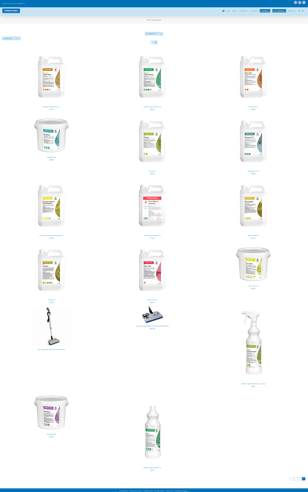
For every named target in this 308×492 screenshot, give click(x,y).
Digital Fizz (186, 491)
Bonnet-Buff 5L (253, 235)
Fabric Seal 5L (152, 300)
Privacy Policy (169, 491)
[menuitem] (223, 10)
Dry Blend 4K (51, 157)
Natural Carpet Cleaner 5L (152, 107)
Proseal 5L (152, 171)
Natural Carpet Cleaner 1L (152, 467)
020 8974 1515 (21, 3)
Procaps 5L (51, 300)
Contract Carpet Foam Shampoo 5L (51, 235)
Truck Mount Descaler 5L (152, 235)
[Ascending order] (161, 34)
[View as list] (155, 42)
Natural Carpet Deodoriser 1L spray (253, 384)
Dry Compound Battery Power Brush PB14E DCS (152, 326)
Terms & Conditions (159, 491)
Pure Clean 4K (253, 286)
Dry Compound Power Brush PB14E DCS (51, 349)
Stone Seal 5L (253, 107)
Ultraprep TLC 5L (253, 171)
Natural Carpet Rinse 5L (51, 107)
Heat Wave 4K (51, 434)
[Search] (303, 10)
